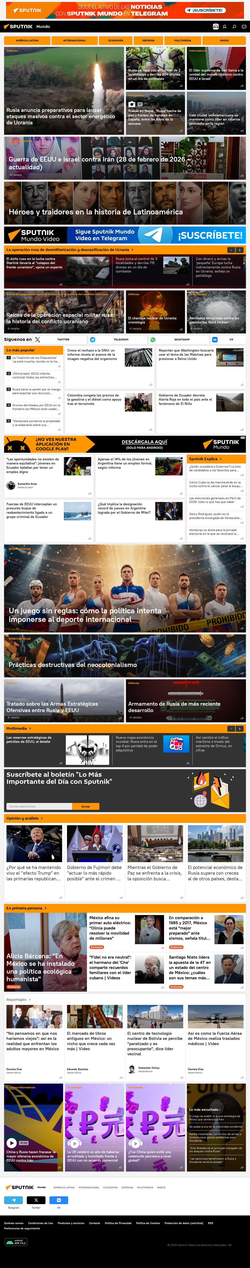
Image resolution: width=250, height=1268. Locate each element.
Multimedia (135, 95)
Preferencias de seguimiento (22, 1228)
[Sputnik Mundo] (19, 30)
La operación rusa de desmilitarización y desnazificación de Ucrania (67, 250)
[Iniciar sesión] (225, 26)
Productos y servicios (71, 1223)
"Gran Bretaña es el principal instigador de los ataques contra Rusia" (215, 1149)
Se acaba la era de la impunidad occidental (215, 1126)
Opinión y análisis (22, 818)
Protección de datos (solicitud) (184, 1223)
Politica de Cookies (148, 1223)
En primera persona (24, 908)
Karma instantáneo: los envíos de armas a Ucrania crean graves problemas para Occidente (215, 1137)
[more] (120, 130)
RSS (210, 1223)
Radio (161, 1187)
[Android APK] (16, 1242)
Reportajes (16, 999)
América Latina (199, 95)
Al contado (74, 1087)
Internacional (198, 51)
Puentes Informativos (20, 1087)
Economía (110, 1187)
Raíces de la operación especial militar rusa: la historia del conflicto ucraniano (57, 294)
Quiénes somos (13, 1223)
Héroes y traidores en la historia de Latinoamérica (125, 203)
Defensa (11, 51)
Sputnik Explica (203, 459)
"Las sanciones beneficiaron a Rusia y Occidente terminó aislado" (212, 1160)
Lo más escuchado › (204, 1109)
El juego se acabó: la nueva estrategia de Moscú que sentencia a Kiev (214, 1117)
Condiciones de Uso (40, 1223)
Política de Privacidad (118, 1223)
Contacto (94, 1223)
